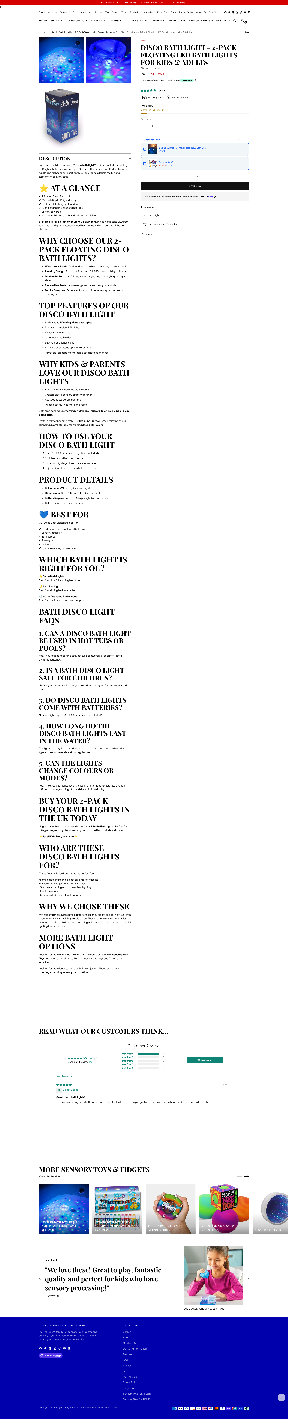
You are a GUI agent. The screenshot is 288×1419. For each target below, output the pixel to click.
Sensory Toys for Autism (137, 1393)
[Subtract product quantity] (152, 126)
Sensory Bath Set (167, 162)
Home (42, 32)
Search (127, 1331)
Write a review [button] (205, 1060)
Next (246, 32)
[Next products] (245, 139)
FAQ (125, 1359)
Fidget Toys (129, 1388)
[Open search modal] (235, 21)
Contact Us (129, 1343)
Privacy (127, 1365)
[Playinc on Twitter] (229, 12)
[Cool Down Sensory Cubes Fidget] (213, 1275)
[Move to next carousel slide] (246, 1137)
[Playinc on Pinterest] (233, 12)
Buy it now (195, 186)
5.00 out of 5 (90, 1058)
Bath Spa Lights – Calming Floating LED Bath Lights (183, 147)
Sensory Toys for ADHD (136, 1399)
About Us (128, 1337)
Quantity (146, 119)
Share (148, 234)
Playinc (145, 68)
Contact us (172, 224)
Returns (127, 1354)
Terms (126, 1371)
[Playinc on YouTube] (245, 12)
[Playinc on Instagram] (237, 12)
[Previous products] (239, 139)
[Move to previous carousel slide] (239, 1137)
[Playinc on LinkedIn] (249, 12)
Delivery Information (135, 1348)
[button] (148, 90)
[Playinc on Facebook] (225, 12)
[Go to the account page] (241, 21)
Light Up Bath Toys (85, 221)
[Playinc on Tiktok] (241, 12)
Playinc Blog (130, 1376)
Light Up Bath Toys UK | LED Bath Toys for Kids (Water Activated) (83, 32)
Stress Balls (129, 1382)
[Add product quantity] (143, 126)
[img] (64, 1084)
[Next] (229, 21)
